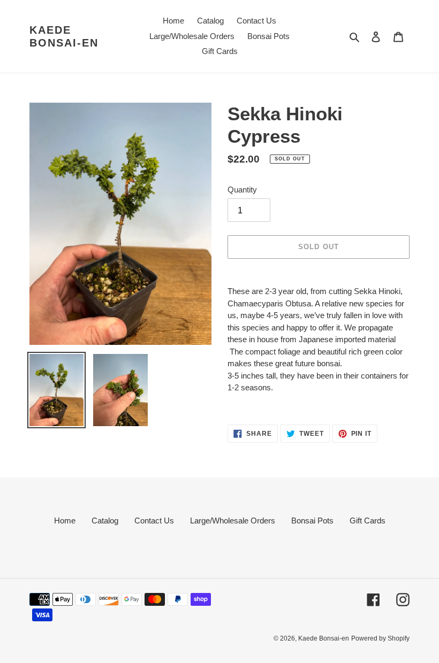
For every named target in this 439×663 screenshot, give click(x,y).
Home (64, 520)
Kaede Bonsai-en (64, 36)
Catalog (105, 520)
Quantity (242, 189)
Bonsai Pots (312, 520)
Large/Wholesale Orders (232, 520)
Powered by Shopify (380, 638)
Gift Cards (367, 520)
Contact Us (154, 520)
